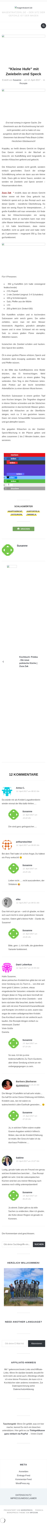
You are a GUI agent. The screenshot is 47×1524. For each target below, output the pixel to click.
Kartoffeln (33, 511)
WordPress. (27, 1510)
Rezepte (23, 83)
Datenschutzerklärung (23, 1389)
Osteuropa (16, 514)
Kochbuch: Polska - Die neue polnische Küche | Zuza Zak (28, 661)
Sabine (20, 1157)
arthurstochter (24, 842)
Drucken (25, 529)
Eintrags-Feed (23, 1475)
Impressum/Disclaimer (23, 1498)
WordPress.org (23, 1483)
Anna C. (20, 788)
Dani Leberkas (24, 964)
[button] (14, 455)
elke (18, 899)
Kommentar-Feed (23, 1479)
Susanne (17, 80)
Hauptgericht (15, 511)
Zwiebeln (31, 514)
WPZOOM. (34, 1513)
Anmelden (23, 1471)
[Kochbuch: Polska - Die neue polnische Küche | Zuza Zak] (12, 661)
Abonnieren (36, 1343)
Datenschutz (23, 1495)
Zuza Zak (6, 193)
